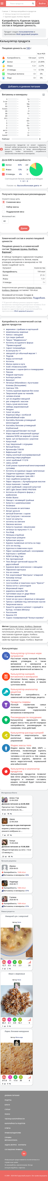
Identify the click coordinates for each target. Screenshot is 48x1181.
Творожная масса (14, 604)
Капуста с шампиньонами (18, 503)
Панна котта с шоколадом (18, 585)
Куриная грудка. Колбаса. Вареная (17, 17)
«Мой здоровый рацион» (24, 311)
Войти (42, 3)
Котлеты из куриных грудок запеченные (25, 471)
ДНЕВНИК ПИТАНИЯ (12, 1095)
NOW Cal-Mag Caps (14, 556)
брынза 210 (11, 615)
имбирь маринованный (17, 406)
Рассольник (11, 612)
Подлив (9, 356)
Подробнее (39, 297)
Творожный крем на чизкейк (19, 393)
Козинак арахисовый (16, 596)
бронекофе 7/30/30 (15, 449)
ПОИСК (7, 1114)
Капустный (11, 441)
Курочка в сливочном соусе (19, 548)
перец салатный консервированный (23, 455)
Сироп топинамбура (15, 348)
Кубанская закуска (15, 540)
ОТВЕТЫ (8, 1128)
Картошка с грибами (16, 553)
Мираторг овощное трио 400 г (20, 476)
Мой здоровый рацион (27, 34)
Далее (24, 228)
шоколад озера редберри (18, 457)
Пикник (9, 372)
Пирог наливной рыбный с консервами (24, 551)
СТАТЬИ (7, 1109)
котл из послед (13, 545)
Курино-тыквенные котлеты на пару (23, 543)
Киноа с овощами (14, 334)
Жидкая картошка (14, 374)
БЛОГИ (7, 1105)
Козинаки (10, 505)
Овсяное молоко (14, 524)
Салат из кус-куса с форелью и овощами (25, 599)
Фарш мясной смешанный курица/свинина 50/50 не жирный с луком (22, 434)
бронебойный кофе (15, 417)
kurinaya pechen (13, 377)
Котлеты (10, 361)
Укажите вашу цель (11, 199)
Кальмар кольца (14, 577)
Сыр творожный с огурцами (19, 444)
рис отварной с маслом (17, 401)
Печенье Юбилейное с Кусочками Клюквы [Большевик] (22, 384)
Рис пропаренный (14, 559)
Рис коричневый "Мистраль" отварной (24, 575)
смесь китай (11, 463)
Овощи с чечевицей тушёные (20, 500)
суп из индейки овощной (18, 398)
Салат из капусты (14, 519)
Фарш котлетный (14, 358)
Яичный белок (13, 447)
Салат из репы (13, 412)
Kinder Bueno (12, 497)
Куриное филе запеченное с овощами (24, 567)
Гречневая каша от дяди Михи (20, 593)
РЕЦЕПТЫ (8, 1100)
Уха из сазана (12, 572)
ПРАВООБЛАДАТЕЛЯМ (13, 1133)
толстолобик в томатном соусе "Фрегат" (25, 583)
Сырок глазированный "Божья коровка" (25, 617)
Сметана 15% (12, 388)
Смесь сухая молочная (17, 404)
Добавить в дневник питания (24, 86)
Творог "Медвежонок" (16, 340)
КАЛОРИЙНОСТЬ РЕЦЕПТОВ (15, 1123)
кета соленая (12, 580)
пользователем (26, 31)
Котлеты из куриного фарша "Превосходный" (19, 344)
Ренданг (10, 409)
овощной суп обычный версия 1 (21, 353)
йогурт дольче (13, 511)
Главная (5, 11)
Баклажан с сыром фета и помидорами (24, 369)
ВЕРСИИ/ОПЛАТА (11, 1140)
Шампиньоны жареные (17, 332)
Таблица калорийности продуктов (23, 11)
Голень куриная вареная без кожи (22, 390)
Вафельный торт (14, 452)
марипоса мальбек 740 (17, 591)
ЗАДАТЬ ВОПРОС (11, 1145)
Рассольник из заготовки (18, 508)
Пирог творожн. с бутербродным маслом (25, 481)
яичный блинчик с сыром (18, 513)
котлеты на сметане (15, 521)
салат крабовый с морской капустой (23, 487)
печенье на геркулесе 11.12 (19, 529)
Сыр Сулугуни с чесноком (18, 516)
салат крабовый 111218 (17, 460)
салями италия (13, 396)
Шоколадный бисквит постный (21, 430)
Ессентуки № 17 (13, 350)
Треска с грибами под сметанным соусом (25, 601)
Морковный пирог (14, 588)
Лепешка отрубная (15, 535)
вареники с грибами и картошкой (22, 329)
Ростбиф (10, 532)
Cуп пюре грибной (15, 337)
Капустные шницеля (15, 537)
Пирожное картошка (16, 569)
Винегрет (10, 380)
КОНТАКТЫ (22, 1145)
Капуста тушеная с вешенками (20, 527)
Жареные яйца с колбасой (18, 414)
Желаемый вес (8, 216)
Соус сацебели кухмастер (18, 479)
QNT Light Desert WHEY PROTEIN (21, 489)
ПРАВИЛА (19, 1149)
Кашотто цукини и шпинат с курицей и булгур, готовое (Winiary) (24, 608)
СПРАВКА (8, 1137)
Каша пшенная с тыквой (17, 484)
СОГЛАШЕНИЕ (10, 1149)
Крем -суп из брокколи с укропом (22, 439)
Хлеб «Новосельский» (16, 366)
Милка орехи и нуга (15, 364)
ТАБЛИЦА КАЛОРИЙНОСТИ (15, 1119)
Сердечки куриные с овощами (20, 473)
